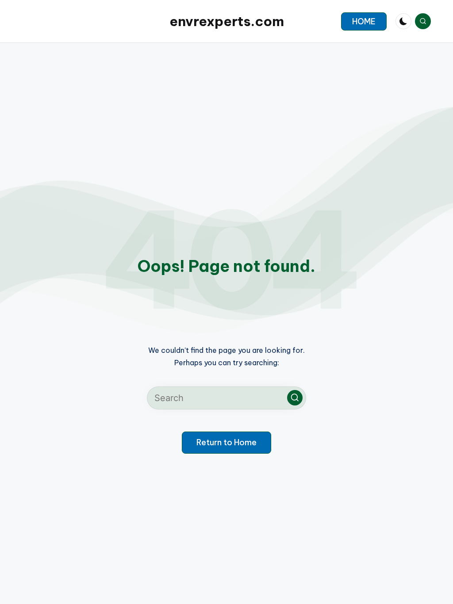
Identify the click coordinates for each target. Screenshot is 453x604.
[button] (364, 21)
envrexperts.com (226, 21)
